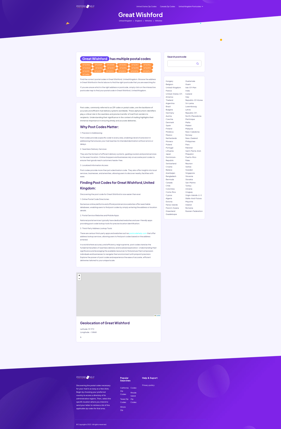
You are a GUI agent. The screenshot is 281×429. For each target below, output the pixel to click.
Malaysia (189, 128)
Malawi (188, 125)
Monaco (169, 141)
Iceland (188, 94)
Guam (188, 84)
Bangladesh (171, 176)
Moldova (169, 132)
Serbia (188, 166)
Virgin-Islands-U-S (193, 195)
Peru (187, 144)
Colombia (170, 189)
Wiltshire (148, 21)
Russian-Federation (194, 211)
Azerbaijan (170, 173)
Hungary (169, 81)
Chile (168, 185)
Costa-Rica (171, 192)
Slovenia (189, 176)
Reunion (189, 163)
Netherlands (171, 138)
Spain (168, 125)
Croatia (169, 166)
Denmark (170, 122)
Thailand (169, 100)
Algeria (169, 198)
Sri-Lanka (189, 103)
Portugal (169, 147)
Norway (188, 135)
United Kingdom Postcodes (190, 6)
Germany (170, 113)
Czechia (169, 119)
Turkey (188, 185)
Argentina (170, 103)
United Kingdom (125, 21)
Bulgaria (169, 109)
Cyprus (169, 195)
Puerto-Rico (190, 157)
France (169, 90)
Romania (189, 208)
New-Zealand (191, 138)
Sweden (189, 170)
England (138, 21)
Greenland (170, 211)
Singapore (190, 173)
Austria (169, 116)
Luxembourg (191, 106)
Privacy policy (148, 385)
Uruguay (189, 192)
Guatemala (190, 81)
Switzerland (171, 163)
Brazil (168, 106)
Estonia (169, 201)
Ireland (188, 204)
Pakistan (189, 147)
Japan (168, 154)
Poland (169, 144)
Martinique (190, 119)
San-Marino (190, 182)
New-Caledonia (192, 132)
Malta (187, 122)
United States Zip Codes (146, 6)
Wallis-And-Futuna (193, 198)
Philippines (190, 141)
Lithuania (170, 151)
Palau (187, 160)
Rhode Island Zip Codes (133, 397)
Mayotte (189, 201)
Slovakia (189, 179)
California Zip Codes (124, 391)
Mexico (169, 135)
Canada (169, 182)
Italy (187, 97)
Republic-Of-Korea (194, 100)
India (187, 90)
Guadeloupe (171, 214)
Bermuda (170, 179)
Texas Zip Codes (124, 400)
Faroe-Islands (172, 204)
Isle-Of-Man (190, 87)
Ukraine (188, 189)
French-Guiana (172, 208)
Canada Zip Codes (167, 6)
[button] (79, 275)
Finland (169, 128)
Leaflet (158, 315)
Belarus (169, 170)
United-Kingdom (173, 87)
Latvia (188, 109)
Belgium (169, 84)
